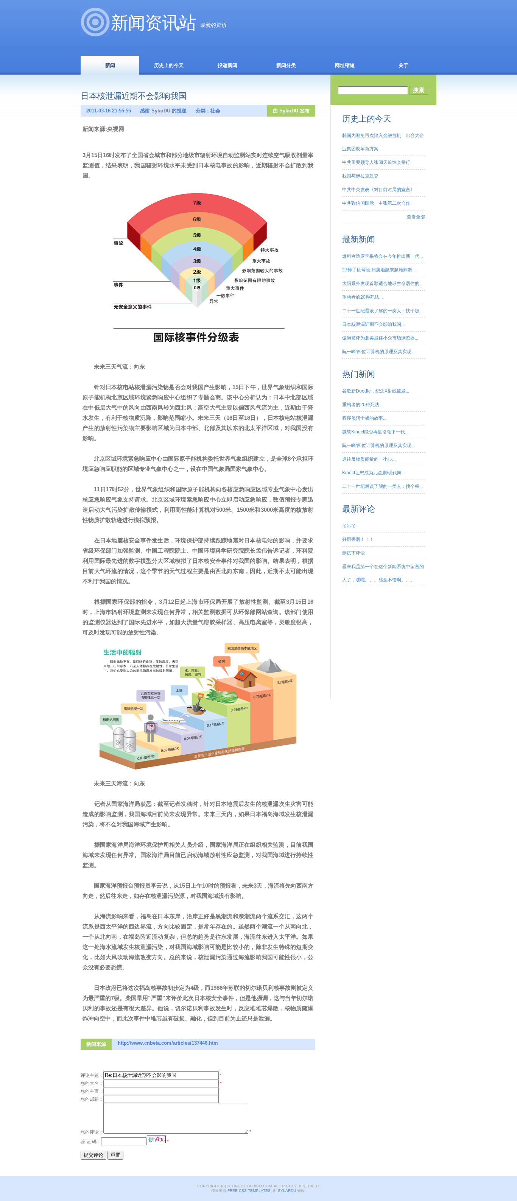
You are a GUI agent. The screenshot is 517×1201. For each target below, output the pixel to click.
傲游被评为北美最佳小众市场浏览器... (380, 338)
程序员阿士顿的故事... (364, 418)
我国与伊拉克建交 (360, 176)
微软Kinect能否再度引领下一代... (375, 432)
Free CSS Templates (249, 1191)
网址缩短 (345, 65)
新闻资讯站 (153, 23)
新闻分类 (286, 65)
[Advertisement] (380, 651)
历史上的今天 (169, 65)
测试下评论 (353, 553)
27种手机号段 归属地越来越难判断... (379, 270)
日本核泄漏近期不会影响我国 (134, 96)
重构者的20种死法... (362, 297)
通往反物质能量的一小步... (369, 459)
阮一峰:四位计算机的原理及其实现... (378, 351)
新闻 (110, 65)
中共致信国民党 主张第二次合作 (376, 203)
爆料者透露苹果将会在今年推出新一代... (382, 256)
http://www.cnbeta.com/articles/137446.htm (168, 1043)
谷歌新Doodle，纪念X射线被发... (375, 391)
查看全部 (416, 217)
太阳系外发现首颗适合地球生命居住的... (382, 283)
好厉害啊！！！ (358, 539)
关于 (403, 65)
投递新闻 (227, 65)
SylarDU (288, 111)
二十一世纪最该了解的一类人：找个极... (382, 310)
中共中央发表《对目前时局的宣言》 (378, 189)
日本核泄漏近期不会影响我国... (373, 324)
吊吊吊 (349, 525)
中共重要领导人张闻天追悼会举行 (376, 162)
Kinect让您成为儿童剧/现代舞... (373, 472)
